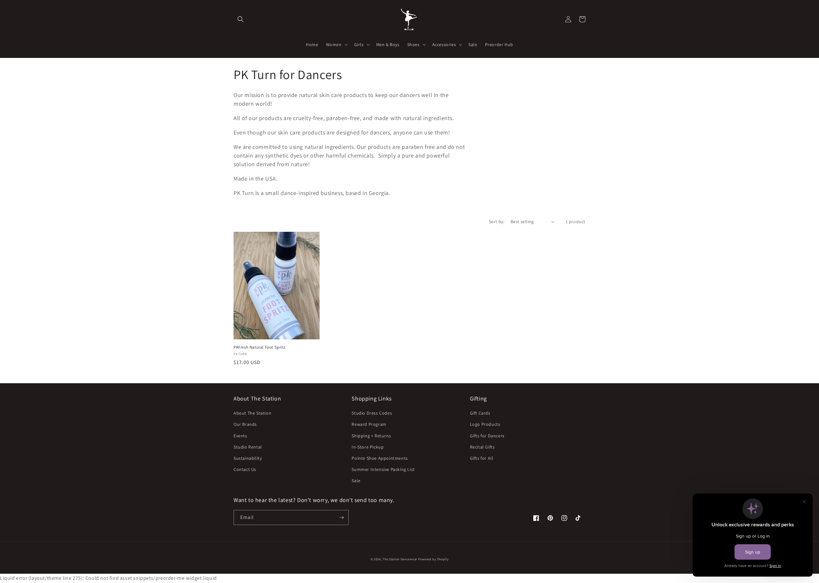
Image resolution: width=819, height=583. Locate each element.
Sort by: (496, 221)
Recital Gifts (482, 447)
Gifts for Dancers (487, 436)
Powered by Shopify (433, 559)
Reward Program (369, 424)
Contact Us (245, 469)
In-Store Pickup (368, 447)
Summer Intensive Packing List (383, 469)
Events (240, 436)
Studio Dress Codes (372, 413)
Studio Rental (248, 447)
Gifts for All (482, 458)
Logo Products (485, 424)
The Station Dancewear (400, 559)
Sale (356, 480)
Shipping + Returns (371, 436)
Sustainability (248, 458)
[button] (241, 19)
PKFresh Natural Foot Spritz (259, 347)
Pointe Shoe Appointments (380, 458)
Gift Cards (480, 413)
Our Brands (245, 424)
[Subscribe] (341, 517)
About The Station (252, 413)
